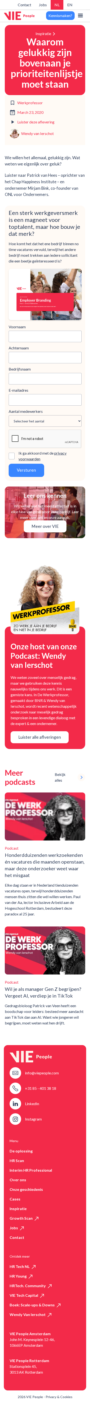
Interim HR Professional (31, 1170)
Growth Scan (21, 1218)
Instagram (33, 1119)
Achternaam (19, 348)
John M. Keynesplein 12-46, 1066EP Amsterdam (32, 1342)
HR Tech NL (20, 1266)
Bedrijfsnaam (20, 369)
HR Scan (17, 1160)
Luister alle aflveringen (39, 737)
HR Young (18, 1276)
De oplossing (21, 1151)
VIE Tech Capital (24, 1295)
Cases (15, 1199)
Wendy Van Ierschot (28, 1314)
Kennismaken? (60, 15)
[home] (19, 16)
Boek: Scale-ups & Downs (32, 1305)
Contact (24, 4)
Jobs (43, 4)
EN (69, 4)
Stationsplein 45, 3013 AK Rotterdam (26, 1369)
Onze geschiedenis (26, 1189)
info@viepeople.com (42, 1073)
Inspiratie (43, 33)
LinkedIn (32, 1103)
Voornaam (17, 326)
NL (57, 4)
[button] (80, 15)
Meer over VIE (45, 526)
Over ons (18, 1179)
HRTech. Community (28, 1285)
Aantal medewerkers (26, 411)
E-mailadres (18, 390)
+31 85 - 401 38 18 (40, 1088)
